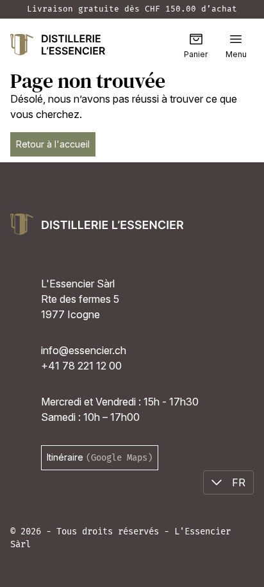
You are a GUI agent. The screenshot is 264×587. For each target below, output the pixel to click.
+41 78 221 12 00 (81, 365)
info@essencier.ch (83, 350)
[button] (235, 39)
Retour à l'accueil (53, 144)
